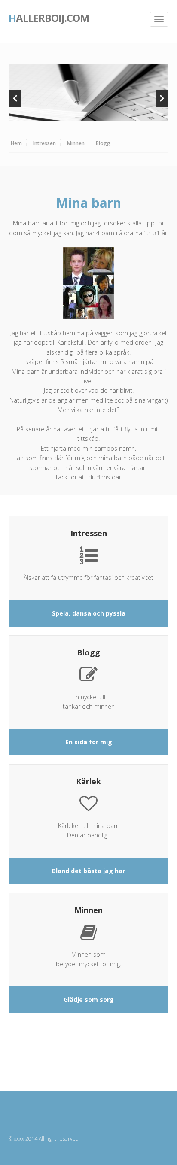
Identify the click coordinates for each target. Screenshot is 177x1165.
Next (162, 98)
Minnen (76, 143)
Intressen (44, 143)
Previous (15, 98)
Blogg (103, 143)
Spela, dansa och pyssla (88, 613)
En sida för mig (88, 742)
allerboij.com (49, 17)
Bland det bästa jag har (88, 871)
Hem (16, 143)
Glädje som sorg (89, 999)
